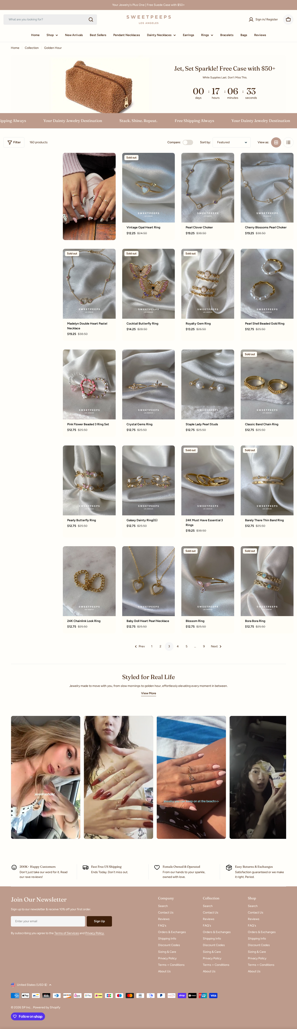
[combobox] (50, 19)
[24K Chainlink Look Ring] (89, 581)
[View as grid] (276, 142)
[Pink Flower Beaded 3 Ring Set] (89, 384)
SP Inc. (27, 1007)
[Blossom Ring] (207, 581)
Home (15, 48)
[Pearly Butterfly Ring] (89, 480)
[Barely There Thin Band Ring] (267, 480)
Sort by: (205, 142)
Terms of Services (66, 933)
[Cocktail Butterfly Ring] (148, 284)
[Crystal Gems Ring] (148, 384)
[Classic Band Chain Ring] (267, 384)
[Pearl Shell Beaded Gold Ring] (267, 284)
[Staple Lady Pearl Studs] (207, 384)
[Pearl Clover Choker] (207, 188)
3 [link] (169, 646)
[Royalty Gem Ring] (207, 284)
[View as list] (288, 142)
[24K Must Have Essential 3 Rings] (207, 480)
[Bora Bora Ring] (267, 581)
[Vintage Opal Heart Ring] (148, 188)
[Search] (90, 19)
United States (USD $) (32, 985)
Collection (32, 48)
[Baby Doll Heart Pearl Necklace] (148, 581)
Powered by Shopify (46, 1007)
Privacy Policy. (94, 933)
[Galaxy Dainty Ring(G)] (148, 480)
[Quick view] (168, 162)
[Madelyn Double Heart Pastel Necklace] (89, 284)
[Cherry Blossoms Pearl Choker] (267, 188)
